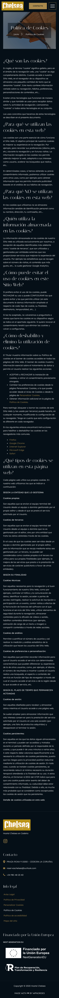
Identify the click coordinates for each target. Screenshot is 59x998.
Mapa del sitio (10, 921)
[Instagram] (5, 841)
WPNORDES (39, 993)
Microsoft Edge (16, 450)
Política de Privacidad (14, 899)
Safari (12, 453)
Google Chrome (17, 443)
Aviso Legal (9, 894)
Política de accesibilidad (15, 915)
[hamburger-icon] (52, 6)
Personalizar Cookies (29, 395)
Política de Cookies (18, 402)
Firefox (12, 440)
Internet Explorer (17, 446)
